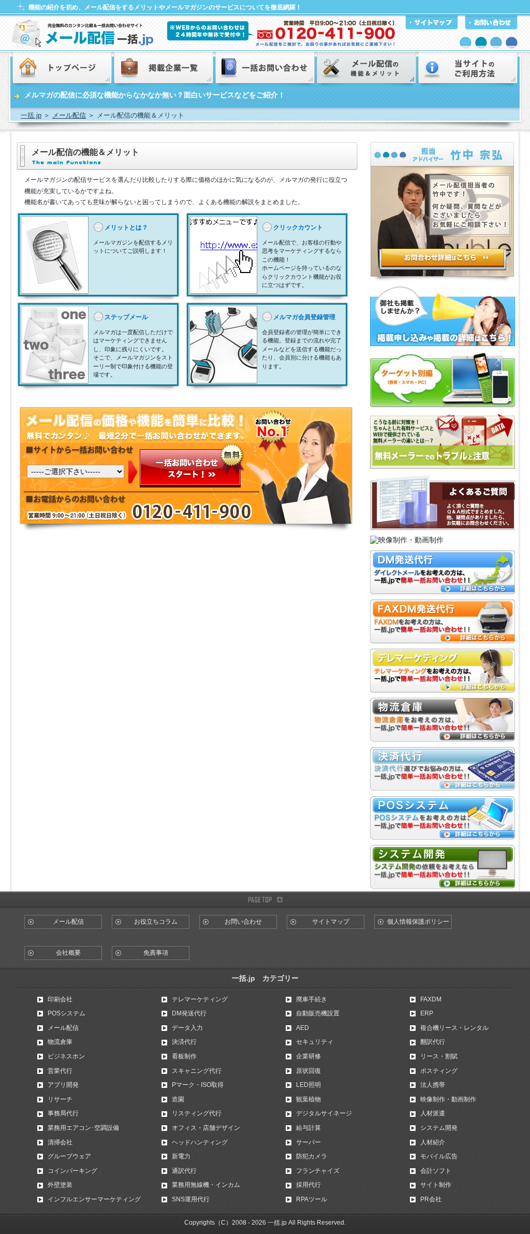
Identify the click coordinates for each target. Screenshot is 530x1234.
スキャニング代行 (197, 1070)
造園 (178, 1099)
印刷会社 (60, 999)
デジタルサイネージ (324, 1113)
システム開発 (439, 1127)
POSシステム (66, 1013)
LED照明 (308, 1084)
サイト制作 (435, 1184)
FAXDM (430, 999)
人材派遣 (432, 1113)
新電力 (181, 1156)
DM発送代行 (189, 1013)
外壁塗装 (60, 1184)
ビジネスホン (66, 1056)
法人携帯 (432, 1084)
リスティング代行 (197, 1113)
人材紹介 (432, 1142)
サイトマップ (330, 921)
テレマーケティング (200, 999)
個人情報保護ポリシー (418, 921)
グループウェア (69, 1156)
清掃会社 (60, 1142)
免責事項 (155, 952)
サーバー (308, 1142)
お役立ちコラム (156, 921)
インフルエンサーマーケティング (94, 1199)
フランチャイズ (318, 1170)
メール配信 (69, 115)
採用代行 (308, 1184)
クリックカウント (298, 227)
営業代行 (60, 1070)
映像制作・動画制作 (448, 1099)
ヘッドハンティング (200, 1142)
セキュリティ (314, 1041)
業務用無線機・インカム (206, 1184)
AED (302, 1027)
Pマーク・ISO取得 (198, 1084)
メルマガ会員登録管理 (304, 317)
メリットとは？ (126, 227)
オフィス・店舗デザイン (206, 1127)
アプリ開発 (63, 1084)
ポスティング (439, 1070)
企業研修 (308, 1056)
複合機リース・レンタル (454, 1027)
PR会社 (430, 1199)
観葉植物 (308, 1099)
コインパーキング (72, 1170)
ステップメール (126, 317)
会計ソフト (435, 1170)
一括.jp (31, 115)
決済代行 (184, 1041)
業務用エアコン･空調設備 (83, 1127)
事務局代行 (63, 1113)
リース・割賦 (439, 1056)
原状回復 (308, 1070)
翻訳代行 (432, 1041)
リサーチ (60, 1099)
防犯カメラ (311, 1156)
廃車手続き (311, 999)
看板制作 (184, 1056)
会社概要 (68, 952)
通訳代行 (184, 1170)
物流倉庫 (60, 1041)
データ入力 (187, 1027)
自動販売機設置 (318, 1013)
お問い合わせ (243, 921)
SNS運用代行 (191, 1199)
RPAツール (311, 1199)
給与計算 (308, 1127)
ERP (426, 1013)
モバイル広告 (439, 1156)
